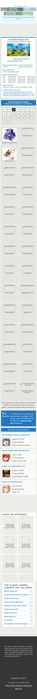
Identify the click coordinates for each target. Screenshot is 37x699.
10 (14, 114)
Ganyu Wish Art (9, 234)
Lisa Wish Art (27, 273)
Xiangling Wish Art (9, 371)
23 (9, 122)
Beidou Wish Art (9, 175)
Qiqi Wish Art (27, 312)
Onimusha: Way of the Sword (15, 606)
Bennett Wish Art (27, 175)
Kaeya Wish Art (9, 253)
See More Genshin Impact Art (27, 391)
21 (32, 118)
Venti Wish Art (27, 351)
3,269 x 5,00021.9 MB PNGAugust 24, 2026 (26, 526)
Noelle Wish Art (9, 312)
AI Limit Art (8, 620)
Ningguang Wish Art (27, 293)
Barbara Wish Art (27, 155)
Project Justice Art (11, 609)
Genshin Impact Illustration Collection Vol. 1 (17, 93)
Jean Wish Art (27, 234)
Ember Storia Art (10, 613)
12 (23, 114)
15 (4, 118)
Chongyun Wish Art (9, 194)
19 (23, 118)
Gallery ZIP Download (21, 59)
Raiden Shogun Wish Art (9, 142)
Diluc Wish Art (27, 194)
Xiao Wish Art (27, 371)
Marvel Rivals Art (10, 591)
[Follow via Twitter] (24, 642)
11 (18, 114)
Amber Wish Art (9, 161)
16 (9, 118)
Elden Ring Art (9, 616)
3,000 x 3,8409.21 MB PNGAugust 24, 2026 (9, 526)
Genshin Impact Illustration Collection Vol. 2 (17, 95)
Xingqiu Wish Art (9, 391)
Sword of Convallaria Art (13, 602)
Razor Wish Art (9, 332)
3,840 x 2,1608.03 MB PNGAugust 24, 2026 (9, 565)
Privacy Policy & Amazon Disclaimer (18, 686)
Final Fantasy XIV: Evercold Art (16, 595)
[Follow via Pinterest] (31, 642)
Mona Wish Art (9, 293)
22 (4, 122)
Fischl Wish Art (27, 214)
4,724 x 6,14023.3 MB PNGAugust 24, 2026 (26, 565)
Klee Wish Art (10, 273)
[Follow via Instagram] (12, 642)
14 (32, 114)
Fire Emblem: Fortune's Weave (16, 624)
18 (18, 118)
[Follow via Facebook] (18, 642)
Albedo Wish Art (27, 136)
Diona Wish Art (9, 214)
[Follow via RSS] (6, 642)
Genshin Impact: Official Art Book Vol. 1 (15, 92)
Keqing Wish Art (27, 253)
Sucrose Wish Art (27, 332)
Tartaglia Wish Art (9, 351)
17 (14, 118)
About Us (18, 689)
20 (28, 118)
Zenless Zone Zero (11, 598)
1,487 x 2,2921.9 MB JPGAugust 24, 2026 (9, 546)
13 (28, 114)
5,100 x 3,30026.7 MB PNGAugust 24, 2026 (26, 546)
